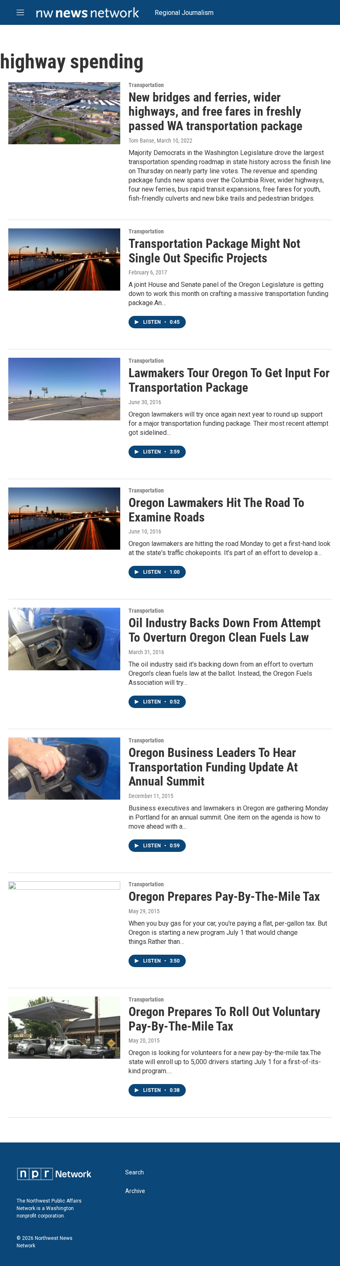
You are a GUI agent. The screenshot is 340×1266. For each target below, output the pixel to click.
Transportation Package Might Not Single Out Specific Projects (214, 250)
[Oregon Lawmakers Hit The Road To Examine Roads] (64, 518)
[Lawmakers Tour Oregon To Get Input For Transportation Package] (64, 389)
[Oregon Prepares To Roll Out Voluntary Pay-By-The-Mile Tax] (64, 1028)
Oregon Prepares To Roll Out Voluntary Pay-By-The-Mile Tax (224, 1018)
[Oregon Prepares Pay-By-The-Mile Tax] (64, 912)
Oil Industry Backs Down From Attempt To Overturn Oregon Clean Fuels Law (225, 630)
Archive (135, 1191)
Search (134, 1172)
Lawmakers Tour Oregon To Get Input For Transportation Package (229, 380)
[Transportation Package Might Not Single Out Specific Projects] (64, 259)
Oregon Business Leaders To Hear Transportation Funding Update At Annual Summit (213, 767)
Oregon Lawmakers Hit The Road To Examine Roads (216, 509)
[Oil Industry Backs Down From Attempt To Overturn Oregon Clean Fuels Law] (64, 639)
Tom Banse (141, 140)
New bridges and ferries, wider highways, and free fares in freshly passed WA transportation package (215, 111)
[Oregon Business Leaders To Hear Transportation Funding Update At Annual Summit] (64, 768)
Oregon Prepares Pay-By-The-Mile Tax (224, 896)
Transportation (146, 85)
